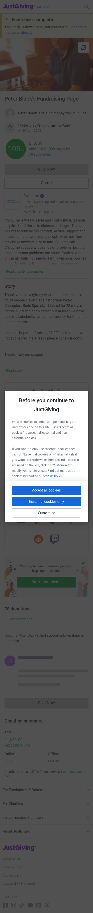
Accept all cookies (46, 490)
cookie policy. (53, 476)
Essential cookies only (46, 501)
